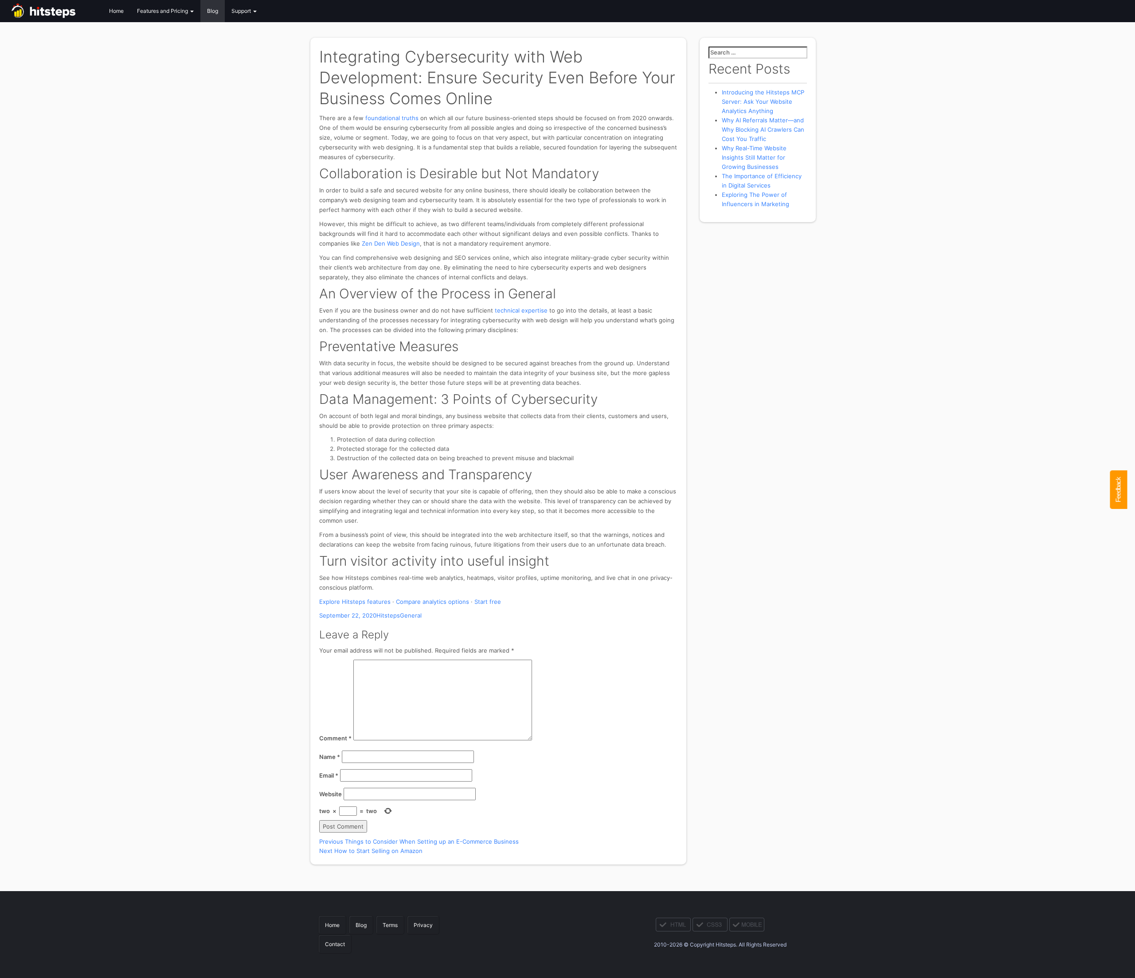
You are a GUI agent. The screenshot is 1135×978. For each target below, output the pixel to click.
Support (241, 11)
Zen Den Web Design (391, 243)
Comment (335, 738)
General (411, 615)
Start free (487, 601)
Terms (390, 925)
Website (330, 794)
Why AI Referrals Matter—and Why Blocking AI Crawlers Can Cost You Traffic (763, 129)
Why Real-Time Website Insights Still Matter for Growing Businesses (754, 157)
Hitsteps (388, 615)
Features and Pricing (163, 11)
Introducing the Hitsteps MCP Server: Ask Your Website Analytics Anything (763, 101)
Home (116, 11)
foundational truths (392, 117)
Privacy (423, 925)
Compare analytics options (432, 601)
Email (328, 775)
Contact (335, 944)
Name (329, 756)
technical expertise (521, 310)
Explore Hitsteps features (355, 601)
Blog (212, 11)
